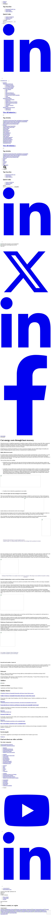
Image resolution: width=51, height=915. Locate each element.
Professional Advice (7, 763)
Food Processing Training (8, 775)
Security (4, 899)
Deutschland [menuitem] (2, 910)
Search (5, 20)
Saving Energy (8, 10)
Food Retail (7, 97)
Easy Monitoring (6, 758)
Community (5, 781)
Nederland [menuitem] (7, 911)
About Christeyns (8, 11)
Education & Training (7, 762)
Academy (5, 161)
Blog (4, 160)
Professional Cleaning (7, 98)
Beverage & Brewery (9, 92)
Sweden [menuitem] (30, 911)
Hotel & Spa (7, 100)
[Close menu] (3, 20)
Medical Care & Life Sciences (9, 107)
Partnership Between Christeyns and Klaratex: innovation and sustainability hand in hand (19, 705)
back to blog (2, 436)
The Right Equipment (7, 761)
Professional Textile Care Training (9, 774)
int (3, 23)
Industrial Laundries (9, 85)
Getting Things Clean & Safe (8, 755)
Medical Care (8, 108)
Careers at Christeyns (9, 16)
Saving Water (5, 756)
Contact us (2, 736)
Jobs (4, 163)
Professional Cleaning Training (9, 776)
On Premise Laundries (9, 86)
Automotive (7, 104)
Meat (6, 90)
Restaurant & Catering (9, 99)
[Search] (14, 21)
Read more (2, 701)
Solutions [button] (5, 125)
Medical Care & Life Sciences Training (10, 777)
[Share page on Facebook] (25, 434)
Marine (6, 106)
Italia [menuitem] (39, 910)
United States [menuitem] (5, 912)
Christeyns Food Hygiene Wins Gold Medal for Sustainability (15, 121)
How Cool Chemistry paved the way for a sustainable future (13, 723)
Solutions (5, 754)
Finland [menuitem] (19, 910)
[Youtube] (27, 831)
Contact (4, 2)
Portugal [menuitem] (23, 911)
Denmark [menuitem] (42, 909)
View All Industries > (9, 112)
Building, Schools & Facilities (11, 101)
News (4, 159)
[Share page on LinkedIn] (25, 354)
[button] (5, 4)
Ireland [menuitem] (32, 910)
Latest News (7, 19)
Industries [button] (5, 82)
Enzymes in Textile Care (5, 714)
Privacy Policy (6, 897)
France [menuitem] (26, 910)
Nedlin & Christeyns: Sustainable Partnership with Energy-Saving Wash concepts (17, 695)
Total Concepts (6, 760)
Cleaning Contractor (9, 105)
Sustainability (5, 165)
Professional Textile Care (10, 9)
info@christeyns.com (7, 889)
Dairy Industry (8, 89)
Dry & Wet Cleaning (9, 87)
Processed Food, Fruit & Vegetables (12, 95)
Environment (5, 783)
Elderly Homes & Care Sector (11, 103)
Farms (6, 96)
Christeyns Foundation (7, 785)
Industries (5, 747)
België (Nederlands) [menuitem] (28, 909)
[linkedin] (27, 241)
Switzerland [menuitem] (39, 911)
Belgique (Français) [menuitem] (11, 909)
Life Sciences (8, 109)
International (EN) (4, 913)
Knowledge (5, 782)
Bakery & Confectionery (10, 94)
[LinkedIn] (27, 886)
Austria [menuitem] (1, 909)
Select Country (3, 908)
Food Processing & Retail (8, 88)
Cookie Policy (6, 898)
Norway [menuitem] (15, 911)
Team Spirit (5, 784)
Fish (6, 91)
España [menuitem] (12, 910)
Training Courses (8, 18)
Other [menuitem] (15, 912)
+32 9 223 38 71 (6, 888)
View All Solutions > (9, 145)
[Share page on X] (25, 296)
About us (5, 1)
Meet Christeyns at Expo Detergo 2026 (10, 123)
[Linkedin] (27, 51)
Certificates (5, 771)
